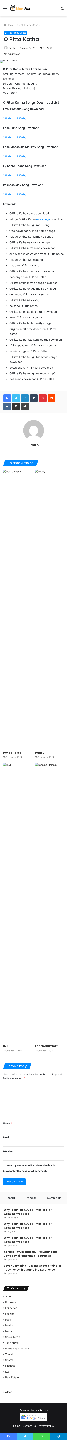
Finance (10, 1365)
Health (9, 1325)
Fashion (10, 1313)
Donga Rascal (12, 753)
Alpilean (7, 1391)
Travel (9, 1354)
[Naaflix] (20, 8)
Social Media (12, 1336)
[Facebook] (7, 398)
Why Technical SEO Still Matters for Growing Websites (28, 1212)
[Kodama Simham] (49, 902)
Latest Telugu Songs (28, 24)
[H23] (17, 902)
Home (10, 24)
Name (7, 1123)
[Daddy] (49, 609)
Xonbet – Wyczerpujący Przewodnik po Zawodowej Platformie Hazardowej (30, 1254)
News (8, 1331)
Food (8, 1319)
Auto (8, 1296)
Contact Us (29, 1425)
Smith (12, 48)
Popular (31, 1198)
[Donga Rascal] (17, 609)
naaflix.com (41, 1410)
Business (10, 1302)
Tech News (12, 1342)
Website (8, 1151)
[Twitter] (16, 398)
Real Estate (12, 1377)
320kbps (22, 118)
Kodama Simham (46, 1046)
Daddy (39, 753)
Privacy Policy (46, 1425)
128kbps (8, 118)
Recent (10, 1198)
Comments (54, 1198)
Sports (9, 1360)
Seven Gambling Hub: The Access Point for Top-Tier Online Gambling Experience (32, 1268)
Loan (8, 1371)
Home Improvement (17, 1348)
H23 (5, 1046)
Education (11, 1308)
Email (7, 1137)
